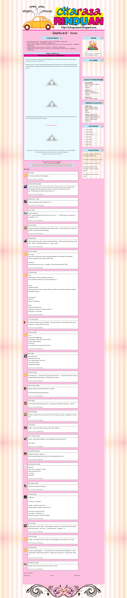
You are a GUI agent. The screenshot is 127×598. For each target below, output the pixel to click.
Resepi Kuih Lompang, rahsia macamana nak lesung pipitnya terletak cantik (48, 48)
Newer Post (27, 575)
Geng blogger (56, 163)
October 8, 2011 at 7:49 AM (34, 367)
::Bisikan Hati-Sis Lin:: (91, 114)
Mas (29, 353)
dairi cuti (49, 163)
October (88, 132)
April (87, 144)
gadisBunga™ (32, 199)
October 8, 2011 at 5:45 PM (34, 542)
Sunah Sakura (32, 385)
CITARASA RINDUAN (57, 591)
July (87, 137)
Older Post (77, 575)
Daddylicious (31, 562)
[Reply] (41, 179)
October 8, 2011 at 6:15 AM (34, 348)
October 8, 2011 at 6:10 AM (34, 327)
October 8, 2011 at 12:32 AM (34, 205)
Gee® (30, 400)
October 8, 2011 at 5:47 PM (34, 557)
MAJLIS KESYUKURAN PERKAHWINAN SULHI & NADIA (92, 109)
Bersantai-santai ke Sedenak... (52, 55)
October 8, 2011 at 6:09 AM (34, 314)
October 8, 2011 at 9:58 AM (34, 396)
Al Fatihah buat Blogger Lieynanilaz (92, 159)
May (87, 141)
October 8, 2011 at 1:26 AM (34, 220)
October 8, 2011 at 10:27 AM (34, 420)
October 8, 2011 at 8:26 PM (34, 569)
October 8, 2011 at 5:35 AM (34, 246)
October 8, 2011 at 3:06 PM (34, 489)
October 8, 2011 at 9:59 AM (34, 407)
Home (52, 575)
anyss (30, 210)
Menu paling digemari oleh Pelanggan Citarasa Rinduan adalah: (91, 168)
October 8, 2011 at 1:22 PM (34, 459)
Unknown (31, 251)
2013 (87, 129)
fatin (29, 172)
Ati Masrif (31, 494)
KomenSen (88, 97)
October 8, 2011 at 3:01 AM (34, 233)
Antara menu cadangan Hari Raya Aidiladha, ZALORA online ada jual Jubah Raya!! (49, 44)
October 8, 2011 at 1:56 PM (34, 478)
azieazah (30, 225)
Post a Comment (28, 573)
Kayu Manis (31, 483)
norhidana (88, 90)
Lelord (30, 425)
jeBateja (30, 238)
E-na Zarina (31, 319)
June (87, 139)
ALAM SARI (88, 106)
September (89, 134)
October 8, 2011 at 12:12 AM (34, 179)
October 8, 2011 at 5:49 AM (34, 267)
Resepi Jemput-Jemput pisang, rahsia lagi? (39, 47)
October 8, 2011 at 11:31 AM (34, 446)
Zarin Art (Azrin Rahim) (76, 591)
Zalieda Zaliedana (33, 184)
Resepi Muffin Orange (33, 43)
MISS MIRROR (89, 83)
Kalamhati (31, 411)
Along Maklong (32, 451)
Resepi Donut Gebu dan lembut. (92, 163)
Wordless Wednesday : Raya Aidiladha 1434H (39, 41)
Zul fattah (30, 547)
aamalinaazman (32, 464)
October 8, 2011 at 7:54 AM (34, 380)
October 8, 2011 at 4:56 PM (34, 531)
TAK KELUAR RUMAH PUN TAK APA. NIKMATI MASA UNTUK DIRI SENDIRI (92, 118)
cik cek (30, 523)
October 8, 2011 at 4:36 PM (34, 518)
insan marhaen (32, 436)
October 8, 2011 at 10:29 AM (34, 431)
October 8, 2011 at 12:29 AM (34, 194)
